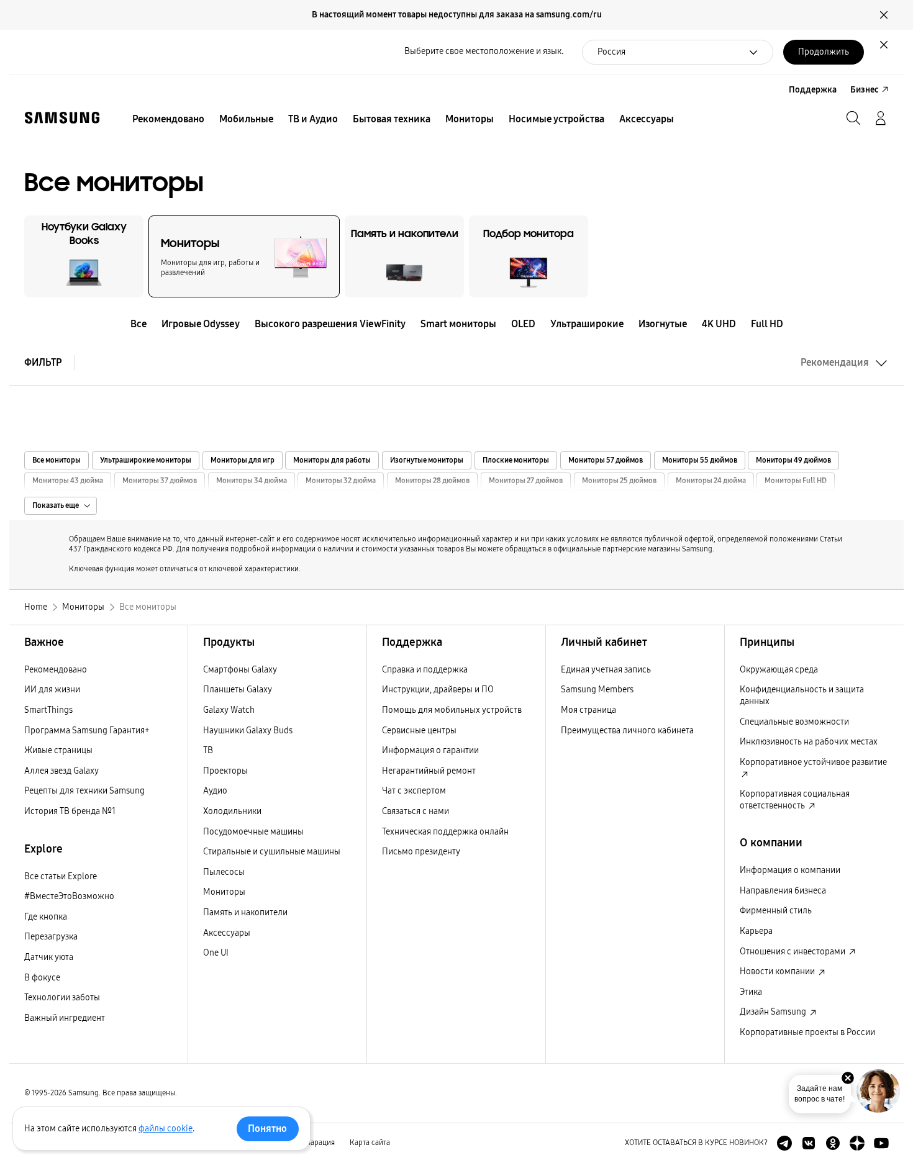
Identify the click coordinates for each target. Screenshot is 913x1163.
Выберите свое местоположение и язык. (483, 51)
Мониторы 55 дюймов (699, 460)
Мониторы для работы (332, 460)
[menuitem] (168, 119)
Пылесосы (224, 872)
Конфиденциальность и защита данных (802, 695)
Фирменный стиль (776, 910)
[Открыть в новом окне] (784, 1143)
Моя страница (588, 710)
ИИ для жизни (52, 689)
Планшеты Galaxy (237, 689)
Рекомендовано (55, 669)
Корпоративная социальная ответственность (795, 800)
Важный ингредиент (64, 1018)
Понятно (267, 1128)
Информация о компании (790, 870)
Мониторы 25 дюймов (619, 481)
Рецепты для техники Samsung (84, 790)
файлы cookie (166, 1128)
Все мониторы (56, 460)
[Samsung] (62, 117)
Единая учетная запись (606, 669)
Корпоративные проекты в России (807, 1032)
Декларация (314, 1142)
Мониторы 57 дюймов (605, 460)
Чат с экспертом (414, 790)
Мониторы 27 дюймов (526, 481)
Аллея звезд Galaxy (61, 771)
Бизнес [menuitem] (864, 89)
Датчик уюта (48, 957)
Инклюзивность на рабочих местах (809, 741)
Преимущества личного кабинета (627, 730)
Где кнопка (45, 917)
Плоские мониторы (516, 460)
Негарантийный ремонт (429, 771)
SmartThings (48, 710)
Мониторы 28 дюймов (432, 481)
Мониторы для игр (243, 460)
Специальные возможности (794, 722)
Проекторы (225, 771)
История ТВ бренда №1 (70, 811)
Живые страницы (58, 750)
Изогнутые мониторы (426, 460)
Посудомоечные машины (253, 831)
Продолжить (823, 52)
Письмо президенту (421, 851)
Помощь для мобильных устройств (452, 710)
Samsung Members (597, 689)
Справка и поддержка (425, 669)
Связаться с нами (415, 811)
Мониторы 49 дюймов (793, 460)
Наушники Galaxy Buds (248, 730)
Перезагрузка (51, 936)
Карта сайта (370, 1142)
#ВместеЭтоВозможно (69, 896)
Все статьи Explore (60, 876)
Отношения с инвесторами (793, 951)
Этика (751, 992)
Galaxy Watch (229, 710)
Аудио (215, 790)
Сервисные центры (419, 730)
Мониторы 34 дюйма (251, 481)
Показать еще (55, 505)
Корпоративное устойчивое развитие (813, 762)
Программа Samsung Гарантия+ (87, 730)
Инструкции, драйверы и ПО (438, 689)
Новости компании (778, 971)
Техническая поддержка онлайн (445, 831)
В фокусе (42, 977)
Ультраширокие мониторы (145, 460)
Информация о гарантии (430, 750)
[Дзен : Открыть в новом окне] (857, 1143)
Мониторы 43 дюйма (67, 481)
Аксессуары (226, 933)
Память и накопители (245, 912)
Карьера (756, 931)
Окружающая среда (779, 669)
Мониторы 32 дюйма (341, 481)
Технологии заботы (62, 997)
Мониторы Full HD (796, 481)
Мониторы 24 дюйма (711, 481)
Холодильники (232, 811)
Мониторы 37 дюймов (159, 481)
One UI (216, 953)
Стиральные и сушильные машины (271, 851)
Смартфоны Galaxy (240, 669)
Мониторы (224, 892)
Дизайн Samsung (774, 1012)
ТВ (208, 750)
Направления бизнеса (783, 890)
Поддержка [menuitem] (813, 89)
